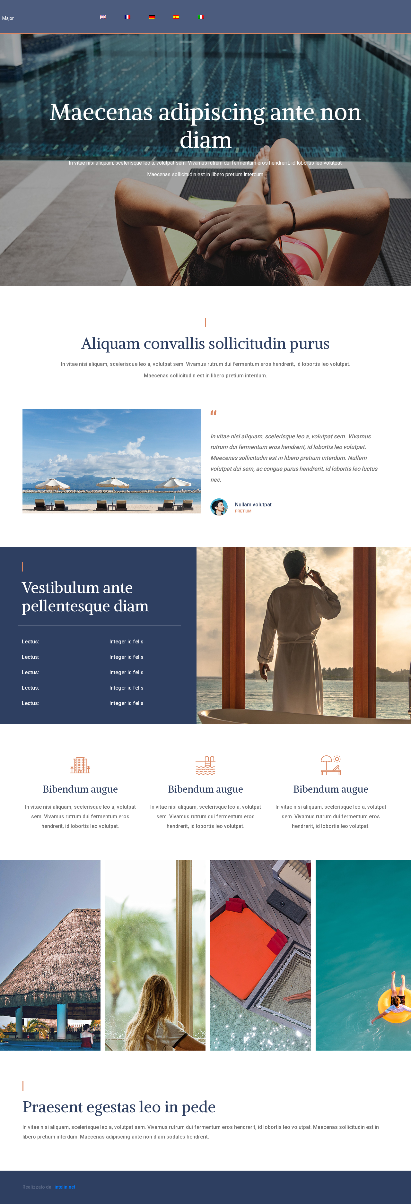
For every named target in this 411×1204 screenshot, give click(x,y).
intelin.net (65, 1187)
